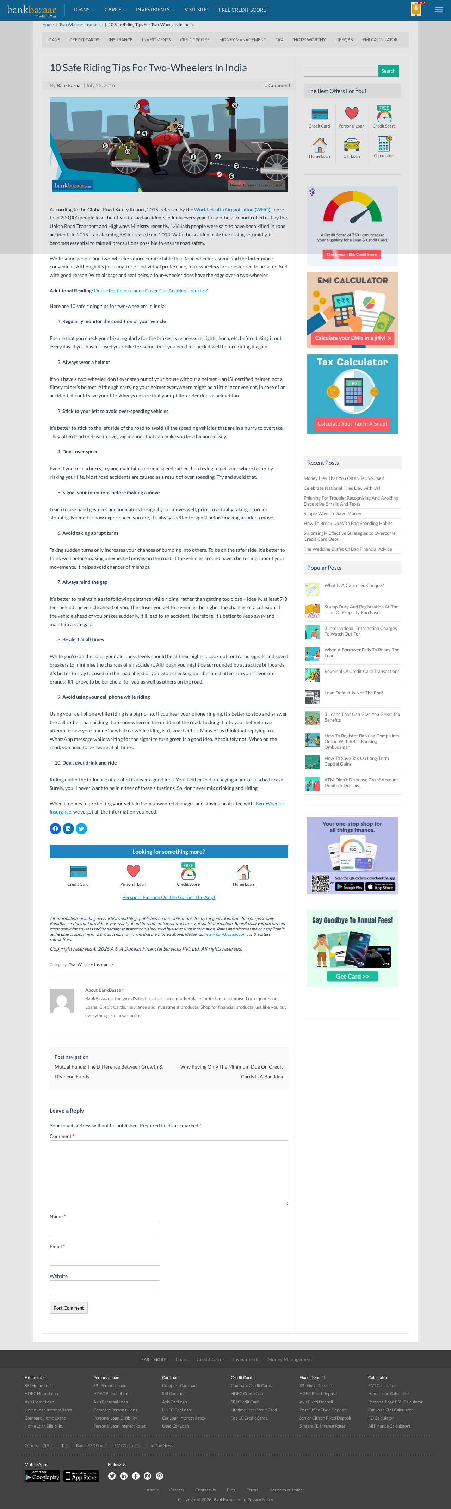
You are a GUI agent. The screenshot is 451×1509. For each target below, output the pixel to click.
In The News (161, 1445)
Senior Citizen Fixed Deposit (325, 1418)
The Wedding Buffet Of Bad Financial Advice (348, 549)
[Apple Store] (80, 1480)
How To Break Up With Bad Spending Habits (348, 523)
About (152, 1489)
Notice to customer (286, 1489)
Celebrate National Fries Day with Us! (342, 488)
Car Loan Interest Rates (183, 1418)
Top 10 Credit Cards (249, 1418)
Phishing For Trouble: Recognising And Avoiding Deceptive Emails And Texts (351, 501)
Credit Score (188, 884)
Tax (64, 1445)
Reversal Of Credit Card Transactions (362, 671)
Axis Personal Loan (110, 1401)
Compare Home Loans (45, 1418)
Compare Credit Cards (251, 1385)
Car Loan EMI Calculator (390, 1409)
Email (57, 1246)
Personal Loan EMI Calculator (395, 1401)
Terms (252, 1489)
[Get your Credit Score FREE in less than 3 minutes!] (352, 268)
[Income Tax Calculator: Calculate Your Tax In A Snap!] (352, 436)
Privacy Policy (260, 1499)
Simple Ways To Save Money (333, 513)
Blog (231, 1489)
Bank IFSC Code (91, 1445)
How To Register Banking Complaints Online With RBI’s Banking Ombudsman (362, 741)
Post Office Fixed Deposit (322, 1409)
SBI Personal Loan (109, 1385)
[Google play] (43, 1480)
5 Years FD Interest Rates (322, 1426)
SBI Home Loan (39, 1385)
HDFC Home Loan (41, 1393)
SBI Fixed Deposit (315, 1385)
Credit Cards (211, 1359)
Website (59, 1276)
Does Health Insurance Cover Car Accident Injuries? (151, 290)
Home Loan (243, 884)
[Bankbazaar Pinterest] (159, 1476)
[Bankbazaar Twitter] (112, 1476)
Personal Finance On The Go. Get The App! (168, 897)
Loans (182, 1359)
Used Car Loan (175, 1426)
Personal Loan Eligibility (115, 1418)
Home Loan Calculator (388, 1393)
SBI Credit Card (245, 1401)
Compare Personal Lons (115, 1409)
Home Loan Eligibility (44, 1426)
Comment (62, 1136)
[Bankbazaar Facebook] (136, 1476)
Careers (176, 1489)
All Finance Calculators (389, 1426)
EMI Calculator (382, 1385)
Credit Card (78, 884)
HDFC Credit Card (248, 1393)
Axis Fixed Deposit (316, 1401)
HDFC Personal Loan (112, 1393)
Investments (246, 1359)
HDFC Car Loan (176, 1409)
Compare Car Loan (179, 1385)
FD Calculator (381, 1418)
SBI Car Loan (174, 1393)
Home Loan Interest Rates (48, 1409)
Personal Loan (133, 884)
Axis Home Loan (39, 1401)
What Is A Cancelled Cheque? (354, 585)
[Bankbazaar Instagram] (148, 1476)
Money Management (289, 1359)
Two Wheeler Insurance (91, 964)
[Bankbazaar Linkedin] (124, 1476)
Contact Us (205, 1489)
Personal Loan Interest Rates (119, 1426)
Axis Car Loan (174, 1401)
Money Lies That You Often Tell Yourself (344, 478)
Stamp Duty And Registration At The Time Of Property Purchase (362, 609)
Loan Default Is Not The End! (354, 692)
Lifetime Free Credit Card (254, 1409)
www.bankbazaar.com (225, 934)
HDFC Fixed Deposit (318, 1393)
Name (58, 1216)
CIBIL (47, 1445)
